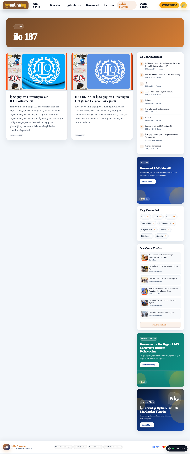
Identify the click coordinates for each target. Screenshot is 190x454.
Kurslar (55, 5)
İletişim (109, 5)
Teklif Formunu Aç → (149, 365)
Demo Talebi (144, 5)
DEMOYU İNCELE (169, 5)
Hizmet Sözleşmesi (95, 447)
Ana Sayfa (36, 5)
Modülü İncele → (148, 182)
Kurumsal (92, 5)
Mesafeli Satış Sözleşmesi (63, 447)
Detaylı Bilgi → (147, 425)
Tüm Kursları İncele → (160, 325)
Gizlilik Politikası (80, 447)
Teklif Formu (123, 5)
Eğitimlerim (73, 5)
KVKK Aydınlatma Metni (113, 447)
